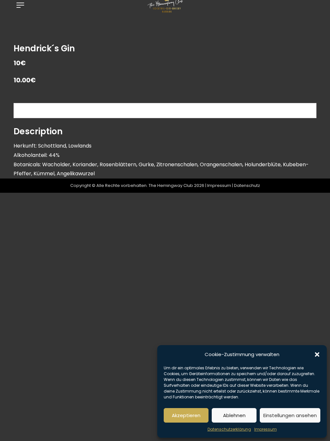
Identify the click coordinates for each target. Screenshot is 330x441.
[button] (317, 354)
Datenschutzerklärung (229, 429)
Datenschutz (247, 185)
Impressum (265, 429)
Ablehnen (234, 415)
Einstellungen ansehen (290, 415)
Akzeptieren (186, 415)
